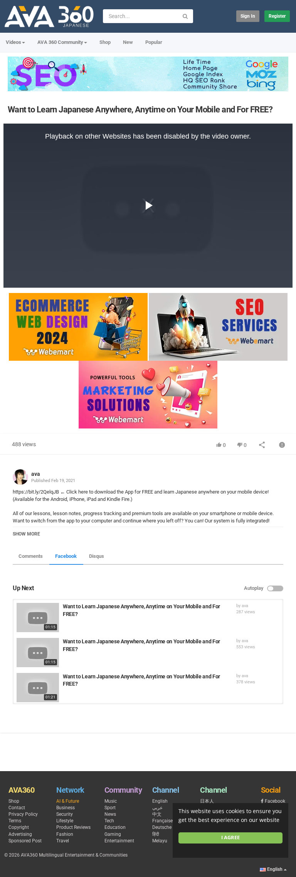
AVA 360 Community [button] (60, 42)
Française (162, 820)
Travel (62, 841)
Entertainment (119, 841)
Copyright (18, 827)
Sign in (247, 16)
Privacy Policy (23, 814)
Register (277, 16)
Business (65, 807)
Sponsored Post (25, 841)
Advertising (20, 834)
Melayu (159, 841)
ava (35, 474)
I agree (230, 837)
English (160, 801)
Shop (105, 42)
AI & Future (67, 801)
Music (110, 801)
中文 (156, 814)
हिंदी (155, 834)
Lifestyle (64, 820)
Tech (109, 820)
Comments (30, 556)
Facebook (66, 556)
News (110, 814)
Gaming (112, 834)
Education (115, 827)
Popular (153, 42)
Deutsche (162, 827)
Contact (16, 807)
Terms (14, 820)
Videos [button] (13, 42)
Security (64, 814)
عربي (157, 807)
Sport (110, 807)
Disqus (96, 556)
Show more (26, 534)
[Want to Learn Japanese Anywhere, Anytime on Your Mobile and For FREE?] (38, 617)
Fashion (64, 834)
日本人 (207, 801)
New (128, 42)
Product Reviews (73, 827)
